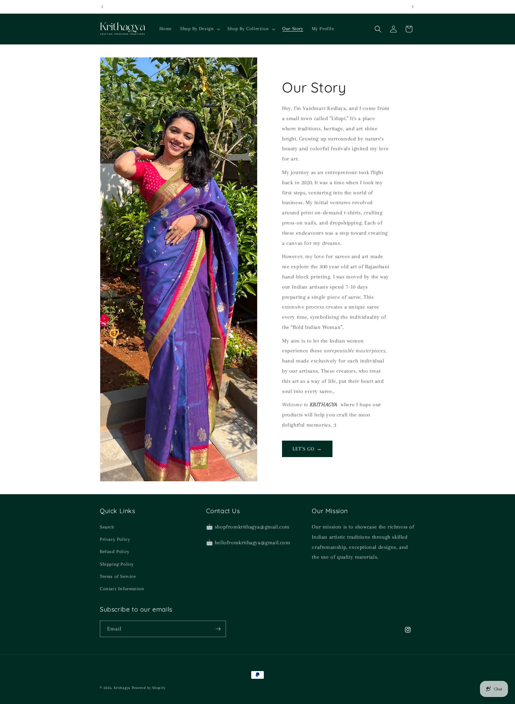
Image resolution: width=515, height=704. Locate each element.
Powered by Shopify (148, 687)
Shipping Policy (117, 564)
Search (107, 527)
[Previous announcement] (102, 6)
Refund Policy (115, 551)
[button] (199, 28)
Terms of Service (118, 576)
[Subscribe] (218, 629)
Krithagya (122, 687)
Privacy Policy (115, 539)
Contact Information (122, 588)
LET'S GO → (307, 448)
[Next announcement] (412, 6)
